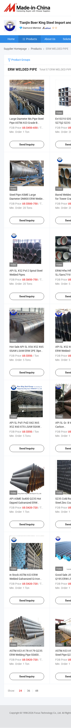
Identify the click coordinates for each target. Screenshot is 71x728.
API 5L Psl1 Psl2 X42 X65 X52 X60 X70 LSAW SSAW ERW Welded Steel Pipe (24, 426)
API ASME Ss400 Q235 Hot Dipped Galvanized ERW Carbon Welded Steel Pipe (25, 502)
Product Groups (20, 59)
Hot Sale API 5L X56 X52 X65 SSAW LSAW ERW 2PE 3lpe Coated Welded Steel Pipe (26, 350)
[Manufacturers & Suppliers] (27, 7)
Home (11, 39)
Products (31, 39)
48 (36, 690)
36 (28, 690)
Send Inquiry (26, 144)
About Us (49, 39)
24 (20, 690)
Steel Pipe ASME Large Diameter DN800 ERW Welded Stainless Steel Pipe (26, 198)
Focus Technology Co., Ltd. (48, 712)
